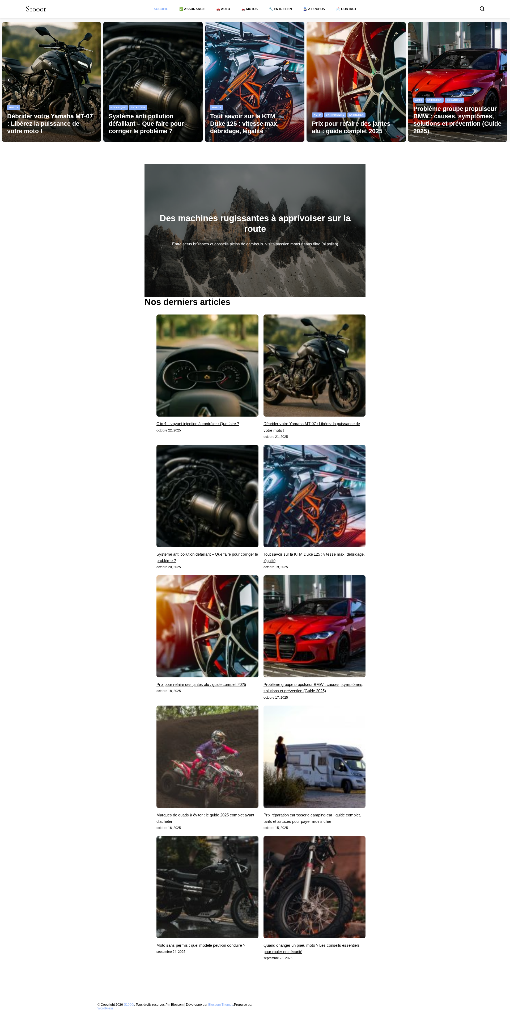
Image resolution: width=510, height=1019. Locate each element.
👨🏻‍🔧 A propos (314, 9)
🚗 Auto (223, 9)
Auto (215, 115)
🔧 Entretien (280, 9)
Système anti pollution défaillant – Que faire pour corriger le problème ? (44, 124)
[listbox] (255, 80)
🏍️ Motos (249, 9)
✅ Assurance (192, 9)
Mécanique (16, 107)
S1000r (36, 9)
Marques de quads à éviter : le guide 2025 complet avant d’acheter (456, 124)
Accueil (161, 9)
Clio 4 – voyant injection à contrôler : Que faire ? (197, 423)
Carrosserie (233, 115)
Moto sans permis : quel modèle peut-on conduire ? (200, 945)
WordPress (105, 1008)
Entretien (36, 107)
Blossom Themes (220, 1004)
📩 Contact (346, 9)
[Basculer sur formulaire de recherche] (482, 8)
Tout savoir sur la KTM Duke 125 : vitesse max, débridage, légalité (143, 124)
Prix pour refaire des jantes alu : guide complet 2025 (201, 684)
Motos (115, 107)
